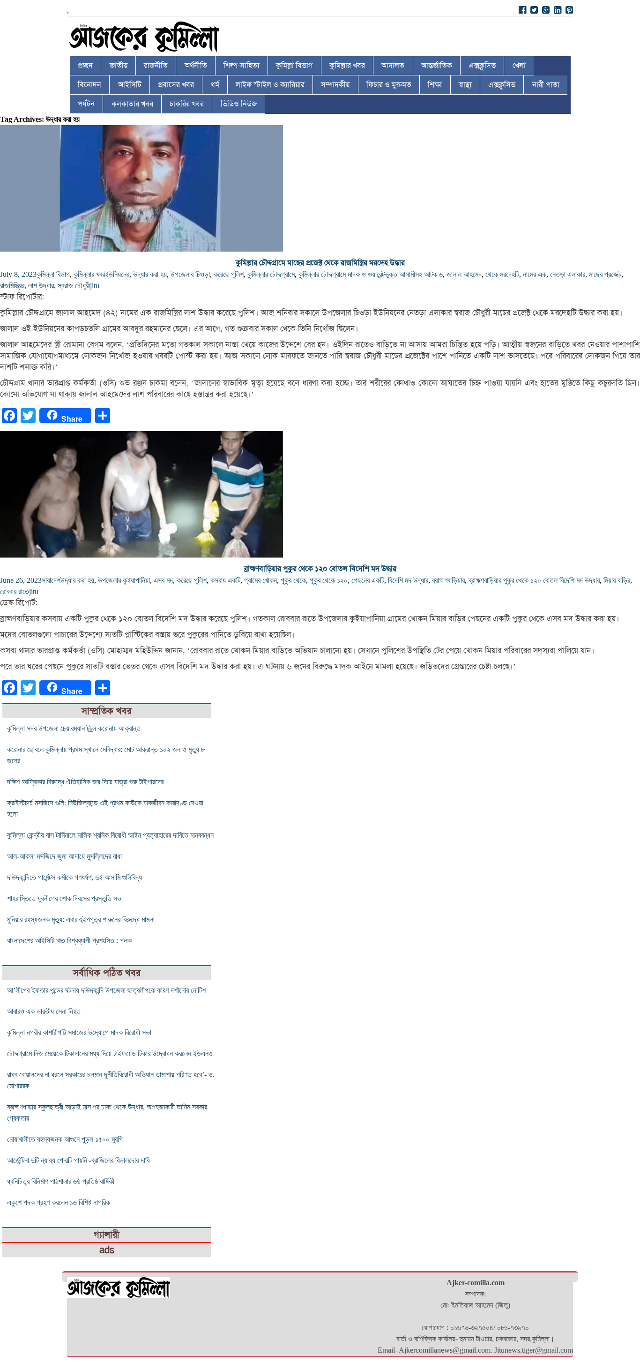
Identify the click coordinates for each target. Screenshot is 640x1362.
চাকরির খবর (187, 104)
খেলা (519, 65)
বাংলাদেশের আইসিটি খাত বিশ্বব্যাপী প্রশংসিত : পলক (69, 941)
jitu (94, 286)
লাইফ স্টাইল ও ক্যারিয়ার (270, 84)
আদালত (392, 65)
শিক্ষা (435, 84)
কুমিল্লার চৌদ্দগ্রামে (271, 274)
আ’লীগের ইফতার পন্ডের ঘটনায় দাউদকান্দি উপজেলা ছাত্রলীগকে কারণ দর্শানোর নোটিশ (106, 990)
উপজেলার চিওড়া (190, 274)
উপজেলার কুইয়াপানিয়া (124, 580)
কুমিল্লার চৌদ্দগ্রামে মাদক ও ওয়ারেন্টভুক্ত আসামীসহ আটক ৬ (370, 274)
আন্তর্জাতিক (436, 65)
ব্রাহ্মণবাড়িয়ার (448, 580)
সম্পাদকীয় (335, 84)
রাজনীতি (156, 65)
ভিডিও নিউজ (239, 104)
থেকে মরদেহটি (502, 274)
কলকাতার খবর (132, 104)
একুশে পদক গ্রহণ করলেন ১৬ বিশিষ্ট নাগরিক (58, 1202)
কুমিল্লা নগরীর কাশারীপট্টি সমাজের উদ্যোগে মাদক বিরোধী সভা (79, 1032)
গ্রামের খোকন (260, 580)
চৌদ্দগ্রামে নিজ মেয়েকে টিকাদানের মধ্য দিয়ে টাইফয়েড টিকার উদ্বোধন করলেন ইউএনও (110, 1053)
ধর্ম (215, 84)
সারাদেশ (51, 580)
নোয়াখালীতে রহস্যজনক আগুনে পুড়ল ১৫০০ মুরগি (65, 1139)
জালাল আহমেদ (464, 274)
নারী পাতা (545, 84)
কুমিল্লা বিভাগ (294, 65)
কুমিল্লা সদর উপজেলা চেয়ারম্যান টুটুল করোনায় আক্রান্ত (74, 728)
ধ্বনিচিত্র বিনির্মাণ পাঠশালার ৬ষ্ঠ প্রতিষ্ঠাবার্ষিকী (60, 1181)
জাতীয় (118, 65)
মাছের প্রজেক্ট (605, 274)
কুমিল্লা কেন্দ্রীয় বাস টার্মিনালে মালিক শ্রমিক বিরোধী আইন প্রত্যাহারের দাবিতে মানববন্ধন (110, 835)
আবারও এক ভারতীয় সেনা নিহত (44, 1011)
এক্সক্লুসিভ (482, 65)
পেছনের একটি (367, 580)
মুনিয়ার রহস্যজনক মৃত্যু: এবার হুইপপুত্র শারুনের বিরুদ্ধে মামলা (81, 919)
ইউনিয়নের (117, 274)
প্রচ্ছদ (85, 65)
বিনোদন (89, 84)
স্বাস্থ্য (465, 84)
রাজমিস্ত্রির (12, 286)
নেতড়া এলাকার (567, 274)
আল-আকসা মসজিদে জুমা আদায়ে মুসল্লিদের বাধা (64, 856)
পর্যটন (86, 104)
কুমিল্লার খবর (347, 65)
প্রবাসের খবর (176, 84)
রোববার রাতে (14, 591)
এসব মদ (163, 580)
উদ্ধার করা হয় (150, 274)
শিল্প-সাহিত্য (241, 65)
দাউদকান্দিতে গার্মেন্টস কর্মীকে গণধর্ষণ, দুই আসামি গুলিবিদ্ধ (74, 877)
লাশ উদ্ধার (41, 286)
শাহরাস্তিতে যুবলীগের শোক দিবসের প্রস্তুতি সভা (65, 898)
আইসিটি (129, 84)
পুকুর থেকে (293, 580)
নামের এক (534, 274)
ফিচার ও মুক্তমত (388, 84)
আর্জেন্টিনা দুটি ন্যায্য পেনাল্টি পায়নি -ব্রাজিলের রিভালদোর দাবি (78, 1160)
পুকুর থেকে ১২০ (329, 580)
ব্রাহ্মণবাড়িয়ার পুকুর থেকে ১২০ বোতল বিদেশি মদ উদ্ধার (320, 568)
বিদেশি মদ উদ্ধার (408, 580)
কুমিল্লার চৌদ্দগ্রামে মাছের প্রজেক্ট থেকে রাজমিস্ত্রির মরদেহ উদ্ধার (320, 263)
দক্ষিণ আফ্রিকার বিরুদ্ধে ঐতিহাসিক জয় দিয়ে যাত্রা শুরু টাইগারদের (85, 782)
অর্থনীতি (196, 65)
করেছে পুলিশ (229, 274)
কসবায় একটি (225, 580)
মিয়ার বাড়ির (616, 580)
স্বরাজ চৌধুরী (74, 286)
